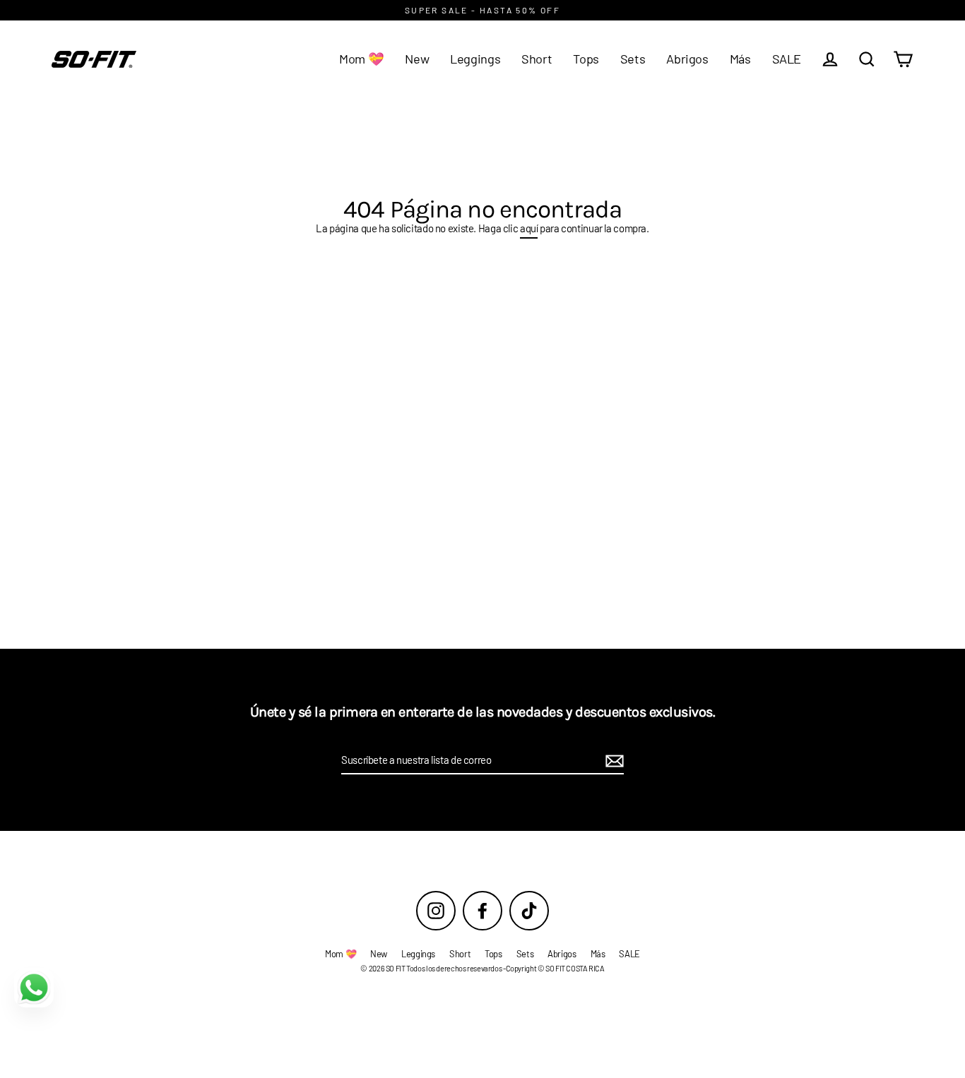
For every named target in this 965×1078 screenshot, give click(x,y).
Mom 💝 (361, 58)
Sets (633, 58)
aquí (529, 228)
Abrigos (687, 58)
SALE (787, 58)
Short (536, 58)
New (417, 58)
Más (740, 58)
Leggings (475, 58)
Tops (586, 58)
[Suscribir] (612, 761)
